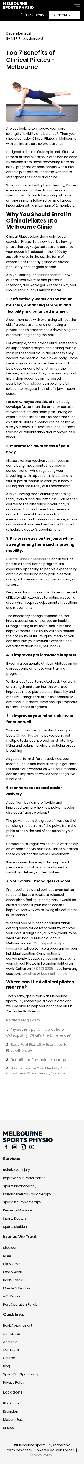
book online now (54, 973)
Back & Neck (12, 1280)
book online (62, 15)
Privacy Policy (13, 1382)
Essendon (10, 1411)
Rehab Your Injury (16, 1169)
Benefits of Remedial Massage (38, 1059)
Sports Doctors (15, 1218)
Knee (7, 1255)
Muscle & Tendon (16, 1288)
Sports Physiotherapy (19, 1186)
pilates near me (50, 275)
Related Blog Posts (23, 1020)
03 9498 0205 (42, 968)
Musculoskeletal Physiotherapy (27, 1194)
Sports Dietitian (15, 1226)
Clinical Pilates (27, 735)
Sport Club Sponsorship (21, 1374)
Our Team (11, 1349)
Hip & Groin (11, 1263)
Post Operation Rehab (20, 1304)
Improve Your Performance (24, 1178)
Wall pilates (32, 383)
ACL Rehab (11, 1296)
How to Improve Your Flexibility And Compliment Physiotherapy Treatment (37, 1071)
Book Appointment (17, 1325)
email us (29, 973)
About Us (10, 1341)
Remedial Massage (17, 1210)
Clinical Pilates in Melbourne (28, 559)
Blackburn (11, 1403)
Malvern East (13, 1419)
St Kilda (8, 1427)
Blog (6, 1366)
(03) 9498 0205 (32, 15)
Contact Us (12, 1333)
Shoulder (10, 1247)
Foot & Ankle (13, 1272)
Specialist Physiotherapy (22, 1202)
